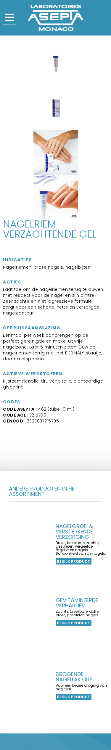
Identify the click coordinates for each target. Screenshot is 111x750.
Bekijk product (73, 561)
